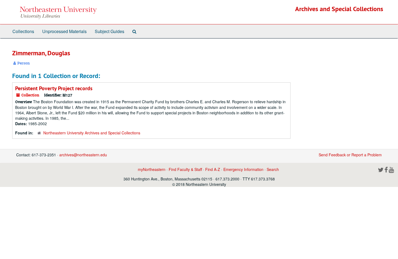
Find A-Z (212, 169)
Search (273, 169)
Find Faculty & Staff (185, 169)
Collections (23, 31)
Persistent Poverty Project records (53, 88)
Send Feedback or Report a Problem (350, 154)
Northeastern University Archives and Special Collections (91, 132)
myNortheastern (151, 169)
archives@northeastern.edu (83, 154)
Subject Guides (109, 31)
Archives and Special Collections (339, 9)
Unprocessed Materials (64, 31)
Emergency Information (243, 169)
